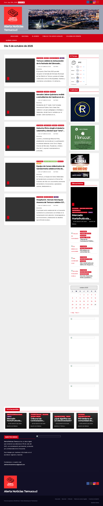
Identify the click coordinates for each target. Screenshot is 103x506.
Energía (68, 416)
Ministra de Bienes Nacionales (79, 212)
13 (72, 301)
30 (84, 308)
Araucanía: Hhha (48, 197)
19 (95, 301)
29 (80, 308)
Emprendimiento (76, 210)
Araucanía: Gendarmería (50, 161)
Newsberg (26, 500)
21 (76, 304)
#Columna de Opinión (60, 416)
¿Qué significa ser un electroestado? (63, 419)
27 (72, 308)
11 (91, 298)
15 (80, 301)
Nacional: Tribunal (85, 237)
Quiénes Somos (11, 40)
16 (84, 301)
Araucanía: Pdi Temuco (86, 259)
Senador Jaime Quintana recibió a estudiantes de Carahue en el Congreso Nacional (50, 97)
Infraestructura (54, 58)
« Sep (72, 312)
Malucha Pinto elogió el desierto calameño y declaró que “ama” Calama (50, 130)
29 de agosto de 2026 (80, 221)
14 (76, 301)
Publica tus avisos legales (53, 36)
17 (88, 301)
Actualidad (40, 58)
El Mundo (35, 36)
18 (91, 301)
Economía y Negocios (85, 233)
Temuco (62, 58)
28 (76, 308)
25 (91, 304)
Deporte (46, 58)
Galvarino (82, 261)
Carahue (46, 91)
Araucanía (14, 36)
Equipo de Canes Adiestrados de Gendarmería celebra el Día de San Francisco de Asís (50, 168)
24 (88, 304)
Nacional (25, 36)
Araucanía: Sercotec (85, 272)
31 (87, 308)
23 (84, 304)
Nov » (77, 312)
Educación (52, 91)
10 (88, 298)
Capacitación (47, 125)
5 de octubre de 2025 (44, 66)
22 (80, 304)
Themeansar (34, 500)
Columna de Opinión (73, 36)
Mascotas (60, 161)
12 (95, 298)
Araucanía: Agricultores (86, 208)
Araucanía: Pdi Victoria (86, 248)
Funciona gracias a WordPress (12, 500)
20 (72, 304)
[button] (97, 38)
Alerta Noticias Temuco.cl (20, 491)
